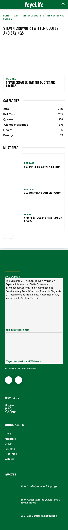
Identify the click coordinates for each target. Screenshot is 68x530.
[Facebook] (8, 380)
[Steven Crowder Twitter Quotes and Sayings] (34, 56)
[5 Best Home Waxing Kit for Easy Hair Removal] (12, 218)
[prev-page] (5, 236)
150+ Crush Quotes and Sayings (39, 486)
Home (6, 15)
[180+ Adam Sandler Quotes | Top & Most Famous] (11, 501)
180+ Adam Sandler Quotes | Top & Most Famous (40, 501)
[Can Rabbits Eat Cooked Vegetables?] (12, 192)
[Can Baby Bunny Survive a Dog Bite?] (12, 165)
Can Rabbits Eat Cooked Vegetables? (42, 193)
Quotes (11, 79)
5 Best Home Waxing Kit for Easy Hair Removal (43, 219)
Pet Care (29, 163)
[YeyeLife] (34, 263)
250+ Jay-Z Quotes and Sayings (39, 515)
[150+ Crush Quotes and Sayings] (11, 486)
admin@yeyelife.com (17, 329)
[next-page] (11, 236)
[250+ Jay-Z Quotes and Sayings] (11, 516)
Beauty (28, 214)
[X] (18, 380)
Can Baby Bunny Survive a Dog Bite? (42, 166)
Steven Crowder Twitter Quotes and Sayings (30, 84)
